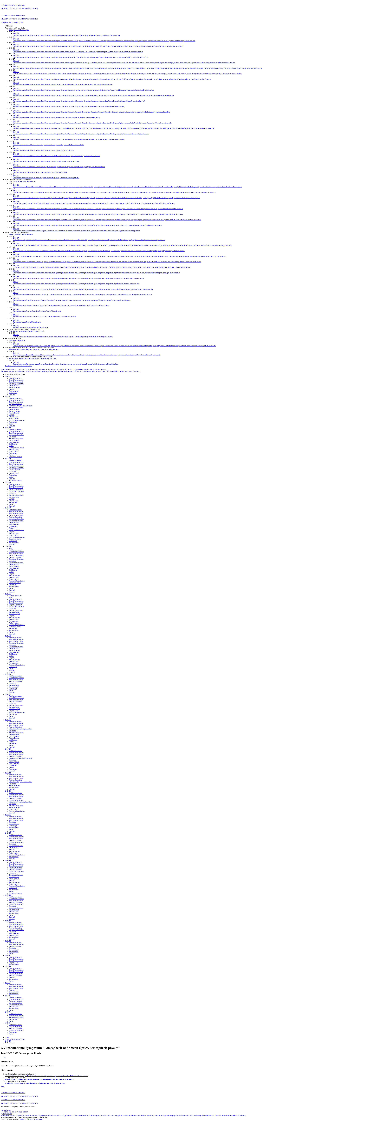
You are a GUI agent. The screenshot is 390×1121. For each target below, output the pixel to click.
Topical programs (175, 68)
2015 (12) (16, 265)
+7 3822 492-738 (8, 1112)
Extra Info (116, 35)
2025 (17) (16, 238)
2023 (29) (16, 50)
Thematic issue (224, 63)
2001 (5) (15, 304)
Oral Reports (115, 46)
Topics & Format (31, 187)
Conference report (205, 63)
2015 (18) (16, 201)
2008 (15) (16, 126)
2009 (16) (16, 121)
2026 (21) (16, 185)
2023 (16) (16, 243)
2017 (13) (16, 260)
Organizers (72, 46)
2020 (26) (16, 66)
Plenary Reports (131, 41)
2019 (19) (16, 196)
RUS (18, 22)
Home (7, 1037)
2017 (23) (16, 83)
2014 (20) (16, 99)
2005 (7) (15, 293)
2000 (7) (15, 170)
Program (93, 35)
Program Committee (61, 41)
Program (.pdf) (100, 35)
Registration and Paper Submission (24, 240)
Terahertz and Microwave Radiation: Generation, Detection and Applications (33, 349)
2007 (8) (15, 287)
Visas (14, 68)
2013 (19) (16, 105)
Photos (187, 41)
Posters (121, 46)
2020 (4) (15, 353)
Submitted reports (84, 35)
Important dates (74, 35)
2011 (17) (16, 115)
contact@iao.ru (6, 1110)
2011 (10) (16, 276)
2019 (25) (16, 72)
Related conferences (176, 46)
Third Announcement (48, 35)
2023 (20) (16, 190)
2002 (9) (15, 159)
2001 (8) (15, 165)
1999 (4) (15, 309)
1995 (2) (15, 320)
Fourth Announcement (62, 52)
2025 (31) (16, 39)
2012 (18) (16, 110)
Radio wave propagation (17, 340)
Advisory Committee (61, 128)
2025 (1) (15, 362)
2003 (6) (15, 298)
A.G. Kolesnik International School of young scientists (26, 331)
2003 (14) (16, 223)
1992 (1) (15, 326)
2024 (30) (16, 44)
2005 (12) (16, 143)
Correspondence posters (131, 46)
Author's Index (156, 41)
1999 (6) (15, 176)
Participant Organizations (169, 41)
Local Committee (89, 52)
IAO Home (5, 22)
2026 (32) (16, 33)
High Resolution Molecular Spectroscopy (22, 181)
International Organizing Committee (79, 41)
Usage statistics (7, 1114)
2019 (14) (16, 254)
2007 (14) (16, 132)
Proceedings (109, 35)
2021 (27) (16, 61)
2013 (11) (16, 271)
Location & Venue (32, 198)
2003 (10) (16, 154)
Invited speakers (95, 46)
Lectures (116, 203)
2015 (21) (16, 94)
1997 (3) (15, 315)
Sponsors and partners (98, 41)
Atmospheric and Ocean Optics (19, 30)
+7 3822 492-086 (22, 1112)
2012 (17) (16, 207)
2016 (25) (16, 344)
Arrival (174, 256)
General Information (19, 73)
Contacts (259, 68)
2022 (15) (16, 335)
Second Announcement (33, 35)
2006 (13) (16, 137)
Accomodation (171, 73)
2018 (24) (16, 77)
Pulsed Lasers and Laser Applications (21, 234)
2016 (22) (16, 88)
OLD (21, 22)
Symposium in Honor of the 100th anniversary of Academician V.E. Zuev (32, 358)
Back (2, 1086)
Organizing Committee (62, 35)
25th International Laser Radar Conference (18, 366)
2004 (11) (16, 148)
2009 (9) (15, 282)
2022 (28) (16, 55)
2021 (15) (16, 249)
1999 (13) (16, 229)
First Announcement (19, 35)
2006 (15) (16, 218)
